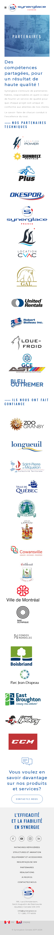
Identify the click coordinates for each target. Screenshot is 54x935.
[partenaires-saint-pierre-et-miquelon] (27, 466)
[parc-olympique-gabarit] (24, 614)
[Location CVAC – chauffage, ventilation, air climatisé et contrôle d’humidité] (27, 242)
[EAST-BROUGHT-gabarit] (24, 699)
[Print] (27, 369)
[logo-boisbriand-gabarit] (23, 656)
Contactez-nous (27, 882)
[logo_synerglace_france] (27, 215)
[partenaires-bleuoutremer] (27, 383)
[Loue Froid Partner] (27, 343)
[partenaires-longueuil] (27, 445)
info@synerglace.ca (27, 911)
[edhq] (24, 720)
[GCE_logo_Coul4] (27, 360)
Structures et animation (27, 852)
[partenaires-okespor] (27, 195)
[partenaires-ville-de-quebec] (27, 487)
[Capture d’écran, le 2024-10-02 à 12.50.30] (27, 156)
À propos (27, 877)
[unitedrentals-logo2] (27, 302)
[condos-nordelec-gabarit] (24, 635)
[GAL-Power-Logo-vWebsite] (27, 277)
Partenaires (27, 867)
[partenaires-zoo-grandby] (27, 424)
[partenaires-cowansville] (27, 551)
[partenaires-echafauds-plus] (27, 173)
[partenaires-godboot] (27, 572)
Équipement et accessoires (27, 857)
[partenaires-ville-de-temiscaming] (27, 508)
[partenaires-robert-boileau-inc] (27, 322)
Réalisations (27, 872)
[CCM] (24, 741)
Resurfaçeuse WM (27, 862)
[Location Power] (27, 143)
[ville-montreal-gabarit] (24, 593)
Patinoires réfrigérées (27, 847)
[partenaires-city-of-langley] (27, 530)
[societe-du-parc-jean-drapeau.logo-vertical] (27, 677)
